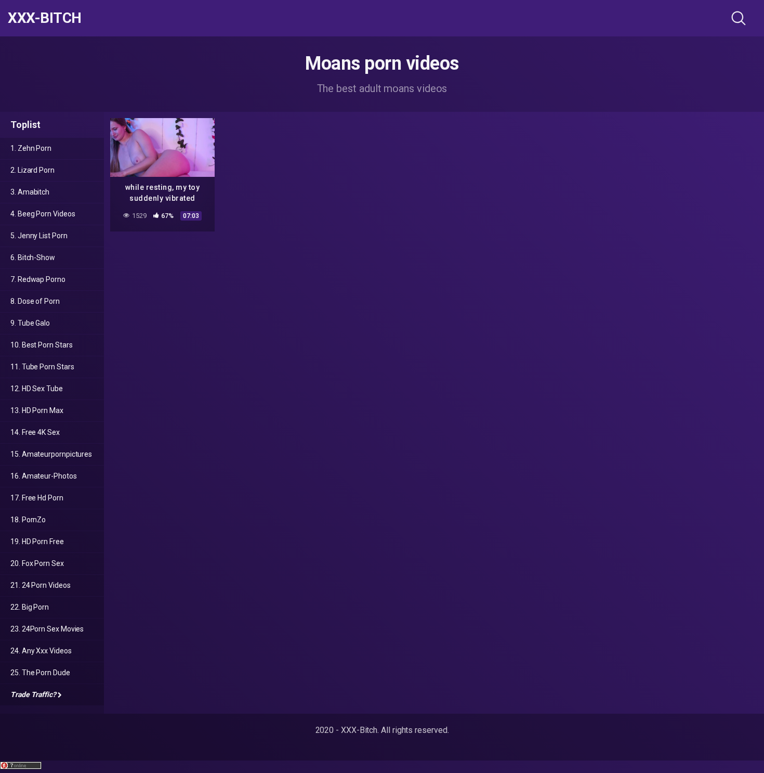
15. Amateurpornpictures (51, 454)
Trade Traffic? (33, 694)
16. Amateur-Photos (43, 476)
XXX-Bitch (45, 18)
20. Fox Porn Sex (37, 563)
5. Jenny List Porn (39, 235)
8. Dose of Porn (35, 301)
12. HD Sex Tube (36, 388)
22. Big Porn (29, 607)
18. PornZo (28, 520)
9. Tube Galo (30, 323)
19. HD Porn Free (37, 541)
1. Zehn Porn (30, 148)
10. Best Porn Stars (41, 345)
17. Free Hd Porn (36, 498)
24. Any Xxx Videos (41, 651)
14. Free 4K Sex (35, 432)
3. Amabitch (29, 192)
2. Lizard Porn (32, 170)
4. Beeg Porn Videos (42, 214)
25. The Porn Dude (40, 672)
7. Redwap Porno (37, 279)
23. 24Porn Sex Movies (47, 629)
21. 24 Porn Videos (40, 585)
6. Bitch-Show (32, 257)
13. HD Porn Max (36, 410)
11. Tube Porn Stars (42, 367)
